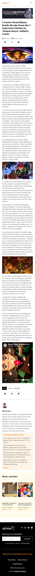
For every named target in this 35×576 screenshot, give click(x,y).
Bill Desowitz (6, 411)
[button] (5, 42)
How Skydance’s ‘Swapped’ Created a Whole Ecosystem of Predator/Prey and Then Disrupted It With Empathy (16, 455)
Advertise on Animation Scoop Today (17, 554)
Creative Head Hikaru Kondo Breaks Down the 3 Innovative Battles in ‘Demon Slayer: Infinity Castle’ (16, 28)
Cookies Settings (17, 564)
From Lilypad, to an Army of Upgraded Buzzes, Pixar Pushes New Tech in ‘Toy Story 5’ (16, 440)
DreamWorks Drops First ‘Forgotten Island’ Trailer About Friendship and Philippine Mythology (15, 462)
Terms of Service (22, 559)
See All (5, 468)
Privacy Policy (26, 543)
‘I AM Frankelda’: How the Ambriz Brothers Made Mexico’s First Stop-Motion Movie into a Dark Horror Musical (17, 447)
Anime (10, 388)
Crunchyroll (16, 388)
